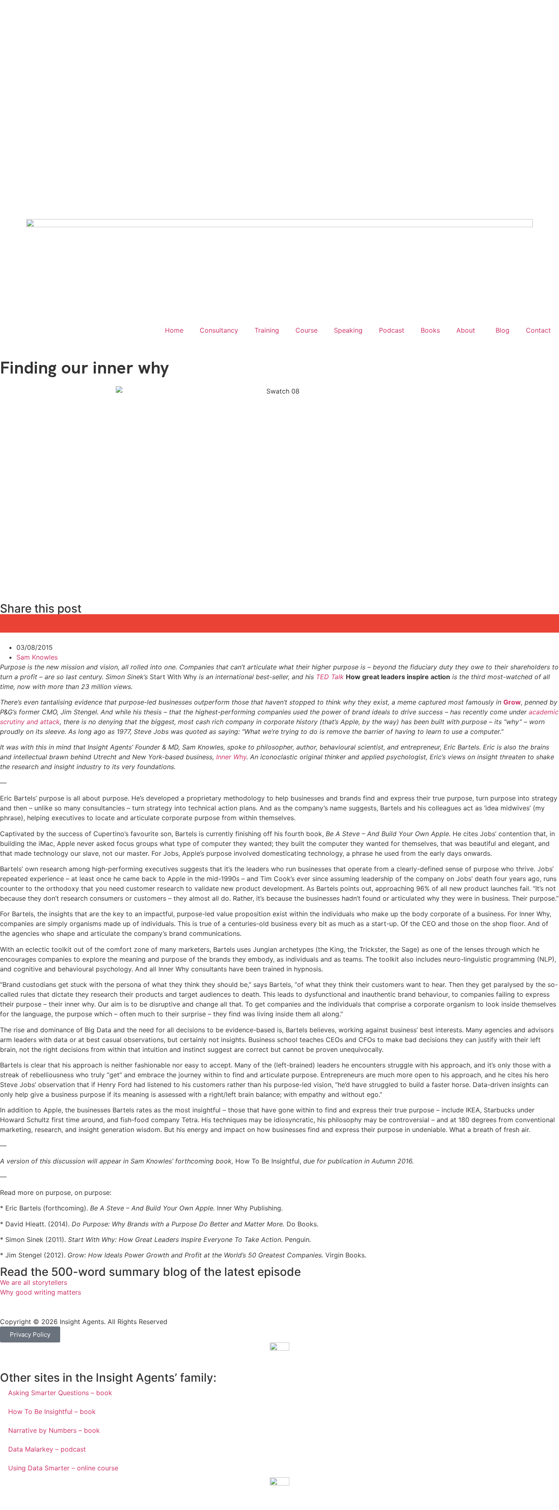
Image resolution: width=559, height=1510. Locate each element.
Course (306, 330)
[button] (56, 623)
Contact (538, 330)
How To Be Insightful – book (52, 1411)
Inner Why (231, 757)
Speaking (348, 330)
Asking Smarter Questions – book (60, 1393)
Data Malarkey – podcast (47, 1449)
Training (267, 330)
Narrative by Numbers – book (54, 1430)
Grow (512, 702)
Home (174, 330)
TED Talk (330, 677)
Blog (502, 330)
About (465, 330)
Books (430, 330)
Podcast (391, 330)
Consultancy (219, 330)
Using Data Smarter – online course (63, 1468)
